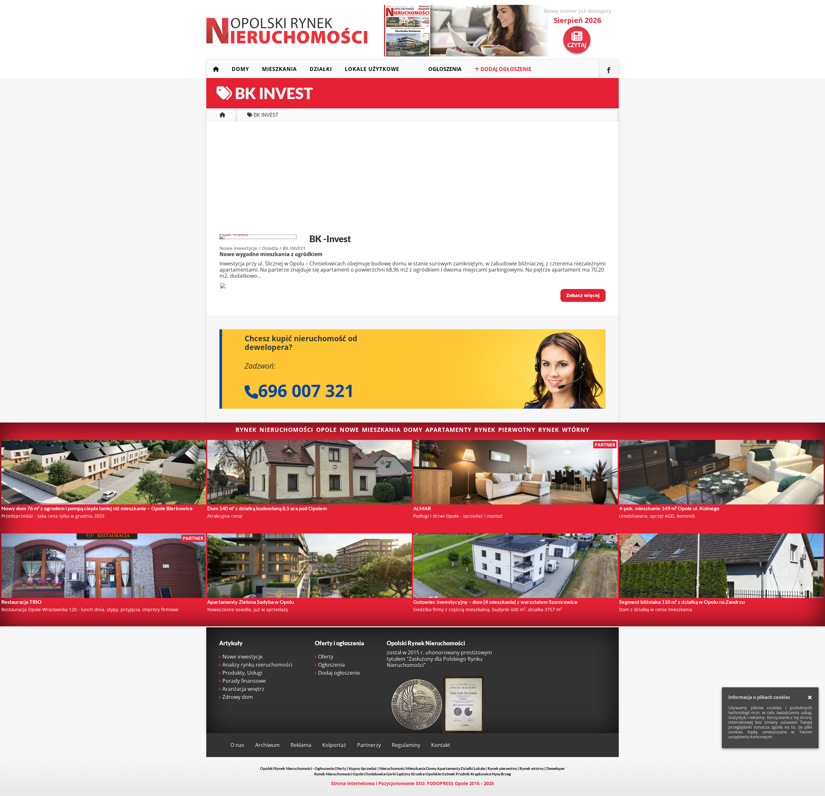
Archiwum (267, 745)
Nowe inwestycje (242, 656)
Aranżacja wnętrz (243, 688)
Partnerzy (369, 745)
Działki (321, 69)
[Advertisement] (412, 179)
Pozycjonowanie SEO (401, 783)
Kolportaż (334, 745)
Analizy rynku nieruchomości (257, 664)
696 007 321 (306, 390)
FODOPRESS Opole (447, 783)
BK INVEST (294, 248)
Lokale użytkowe (372, 69)
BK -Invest (330, 238)
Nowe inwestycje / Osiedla (248, 248)
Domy (240, 69)
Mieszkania (279, 69)
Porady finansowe (244, 680)
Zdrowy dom (237, 697)
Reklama (301, 745)
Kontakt (440, 745)
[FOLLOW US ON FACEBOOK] (608, 69)
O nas (237, 745)
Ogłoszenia (444, 69)
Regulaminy (406, 745)
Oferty (325, 656)
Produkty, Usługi (242, 672)
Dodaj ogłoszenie (505, 69)
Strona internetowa (352, 783)
